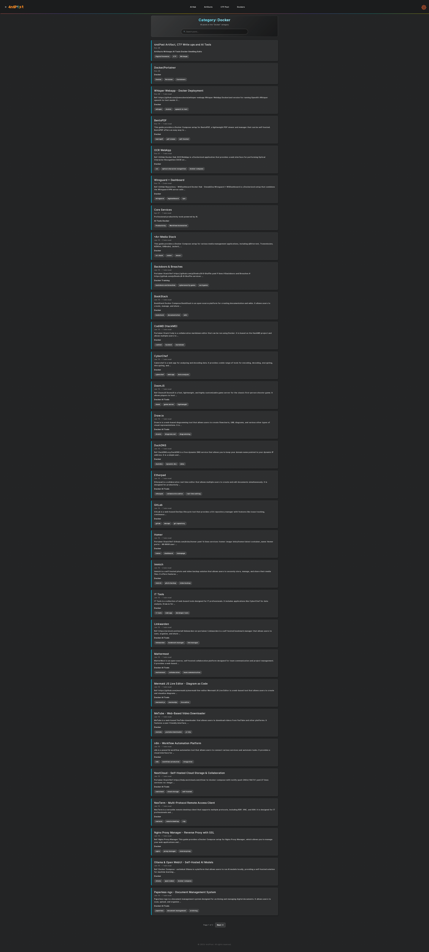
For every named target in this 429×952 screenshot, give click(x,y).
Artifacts (208, 7)
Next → (220, 925)
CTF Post (225, 7)
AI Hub (193, 7)
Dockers (241, 7)
